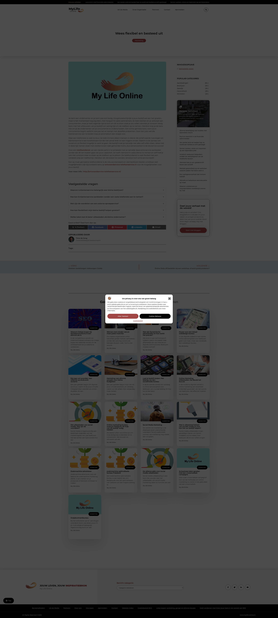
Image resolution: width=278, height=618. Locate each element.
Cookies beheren (155, 316)
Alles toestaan (123, 316)
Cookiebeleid (138, 321)
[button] (169, 299)
